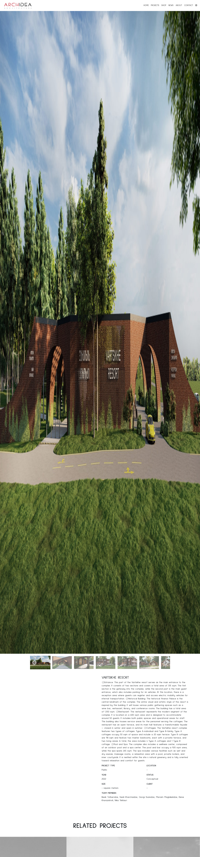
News (170, 5)
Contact (188, 5)
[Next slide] (166, 662)
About (179, 5)
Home (146, 5)
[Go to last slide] (34, 662)
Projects (155, 5)
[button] (40, 662)
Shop (163, 5)
